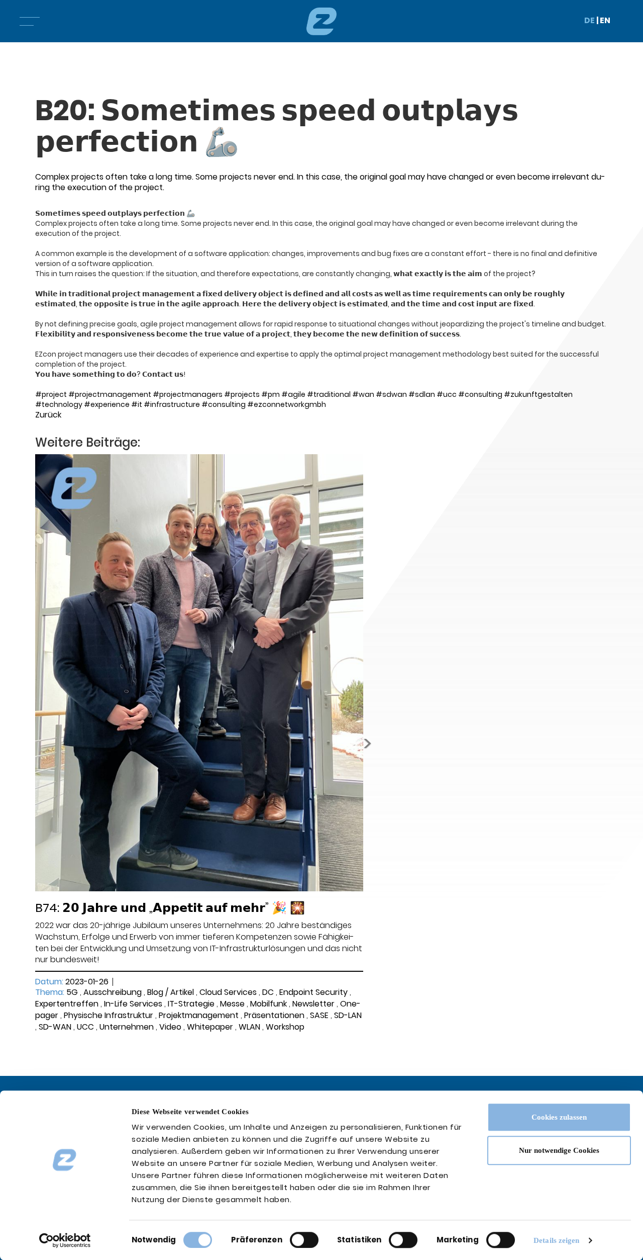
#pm (270, 394)
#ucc (447, 394)
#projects (242, 394)
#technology (58, 404)
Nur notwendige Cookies (559, 1150)
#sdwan (391, 394)
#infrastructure (172, 404)
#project (51, 394)
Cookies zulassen (559, 1117)
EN (605, 20)
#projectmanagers (188, 394)
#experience (107, 404)
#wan (363, 394)
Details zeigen (556, 1240)
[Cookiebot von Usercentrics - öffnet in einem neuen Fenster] (65, 1240)
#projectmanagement (109, 394)
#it (136, 404)
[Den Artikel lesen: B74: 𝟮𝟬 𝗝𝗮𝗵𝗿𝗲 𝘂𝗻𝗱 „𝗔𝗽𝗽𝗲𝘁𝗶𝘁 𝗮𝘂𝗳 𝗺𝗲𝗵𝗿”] (199, 672)
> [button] (367, 743)
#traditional (329, 394)
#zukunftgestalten (538, 394)
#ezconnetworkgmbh (286, 404)
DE (589, 20)
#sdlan (421, 394)
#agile (293, 394)
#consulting (480, 394)
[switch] (304, 1240)
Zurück (48, 415)
